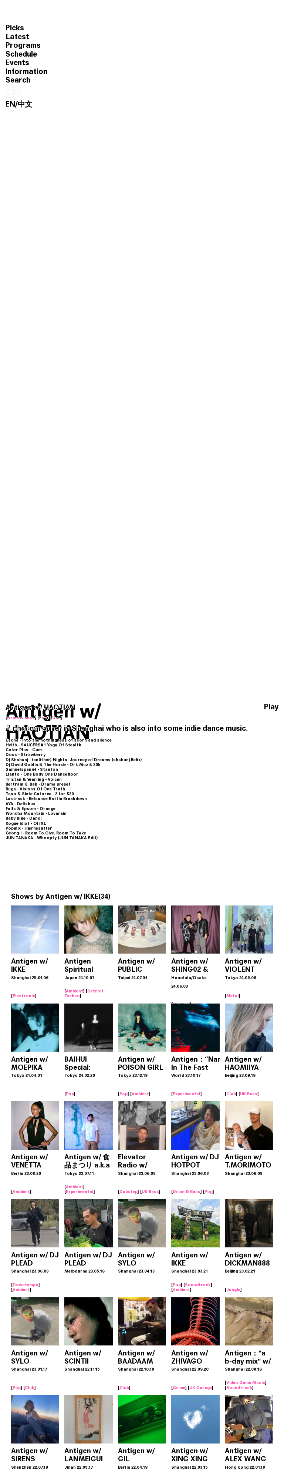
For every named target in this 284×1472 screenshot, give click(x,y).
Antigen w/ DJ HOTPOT (195, 1161)
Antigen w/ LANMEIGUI (83, 1454)
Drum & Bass (21, 717)
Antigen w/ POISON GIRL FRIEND (140, 1067)
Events (17, 62)
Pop (43, 717)
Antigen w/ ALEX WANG (245, 1454)
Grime (179, 1387)
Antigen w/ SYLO (136, 1259)
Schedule (21, 54)
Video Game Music (245, 1382)
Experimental (186, 1093)
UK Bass (248, 1093)
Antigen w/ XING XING (189, 1454)
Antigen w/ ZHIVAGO (189, 1357)
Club (56, 717)
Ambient (74, 991)
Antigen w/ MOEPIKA (29, 1063)
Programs (23, 45)
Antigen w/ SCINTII (82, 1357)
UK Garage (200, 1387)
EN (10, 104)
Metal (232, 995)
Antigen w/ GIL (136, 1454)
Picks (15, 28)
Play (271, 707)
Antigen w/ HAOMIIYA (243, 1063)
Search (18, 80)
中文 (25, 104)
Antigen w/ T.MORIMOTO (248, 1161)
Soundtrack (198, 1284)
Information (26, 71)
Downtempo (25, 1284)
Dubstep (128, 1191)
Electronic (24, 995)
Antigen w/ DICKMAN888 (247, 1259)
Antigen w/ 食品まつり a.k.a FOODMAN (87, 1165)
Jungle (233, 1289)
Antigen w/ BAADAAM (136, 1357)
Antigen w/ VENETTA (29, 1161)
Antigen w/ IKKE (71, 896)
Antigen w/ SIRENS (29, 1454)
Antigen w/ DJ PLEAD (35, 1259)
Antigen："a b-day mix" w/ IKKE (248, 1361)
